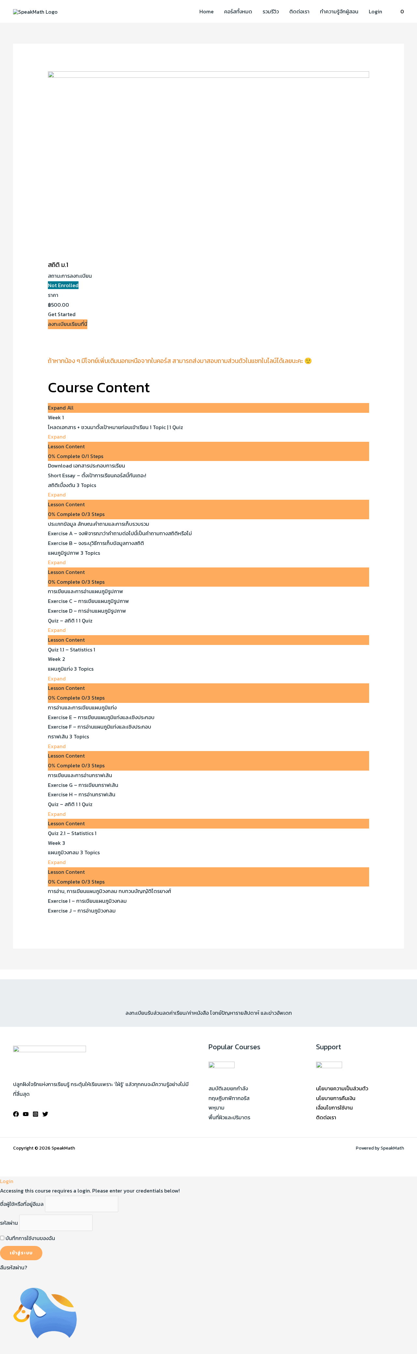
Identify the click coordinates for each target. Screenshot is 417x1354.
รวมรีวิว (271, 11)
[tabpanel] (208, 355)
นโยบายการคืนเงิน (335, 1098)
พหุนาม (216, 1107)
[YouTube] (26, 1114)
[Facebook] (16, 1114)
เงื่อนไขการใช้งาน (334, 1107)
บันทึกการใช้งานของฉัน (29, 1238)
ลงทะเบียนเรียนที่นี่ (67, 324)
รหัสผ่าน (9, 1223)
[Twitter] (45, 1114)
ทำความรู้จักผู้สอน (339, 11)
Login (375, 11)
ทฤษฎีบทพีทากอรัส (229, 1098)
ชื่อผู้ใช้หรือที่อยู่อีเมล (22, 1204)
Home (206, 11)
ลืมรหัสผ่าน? (13, 1267)
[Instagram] (35, 1114)
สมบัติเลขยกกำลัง (228, 1088)
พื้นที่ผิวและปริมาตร (229, 1117)
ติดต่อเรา (299, 11)
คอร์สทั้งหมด (238, 11)
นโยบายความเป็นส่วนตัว (342, 1088)
